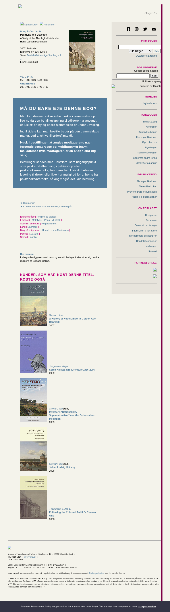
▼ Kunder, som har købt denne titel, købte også (45, 206)
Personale (151, 220)
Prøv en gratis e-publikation (142, 191)
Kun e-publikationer (146, 137)
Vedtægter (151, 246)
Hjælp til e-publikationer (144, 196)
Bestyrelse (151, 215)
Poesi (47, 220)
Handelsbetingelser (146, 241)
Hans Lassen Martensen (55, 230)
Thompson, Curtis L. (60, 508)
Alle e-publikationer (147, 181)
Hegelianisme (48, 223)
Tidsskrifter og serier (145, 163)
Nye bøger (151, 147)
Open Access (149, 142)
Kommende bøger (147, 152)
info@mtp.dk (30, 557)
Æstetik (56, 220)
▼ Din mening (27, 203)
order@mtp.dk (62, 135)
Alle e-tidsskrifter (148, 186)
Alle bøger (151, 126)
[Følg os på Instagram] (136, 29)
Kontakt (153, 251)
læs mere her (59, 170)
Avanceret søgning (146, 55)
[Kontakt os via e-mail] (154, 29)
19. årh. (34, 233)
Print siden (49, 24)
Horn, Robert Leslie (30, 31)
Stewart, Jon (56, 315)
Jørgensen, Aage (58, 366)
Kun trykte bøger (148, 132)
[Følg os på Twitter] (145, 29)
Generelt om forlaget (146, 225)
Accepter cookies (147, 606)
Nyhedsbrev (31, 24)
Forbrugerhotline (96, 573)
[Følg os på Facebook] (128, 29)
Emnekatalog (150, 121)
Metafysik (37, 220)
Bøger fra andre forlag (145, 158)
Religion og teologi (46, 216)
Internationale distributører (143, 235)
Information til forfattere (144, 230)
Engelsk (33, 237)
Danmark (32, 227)
